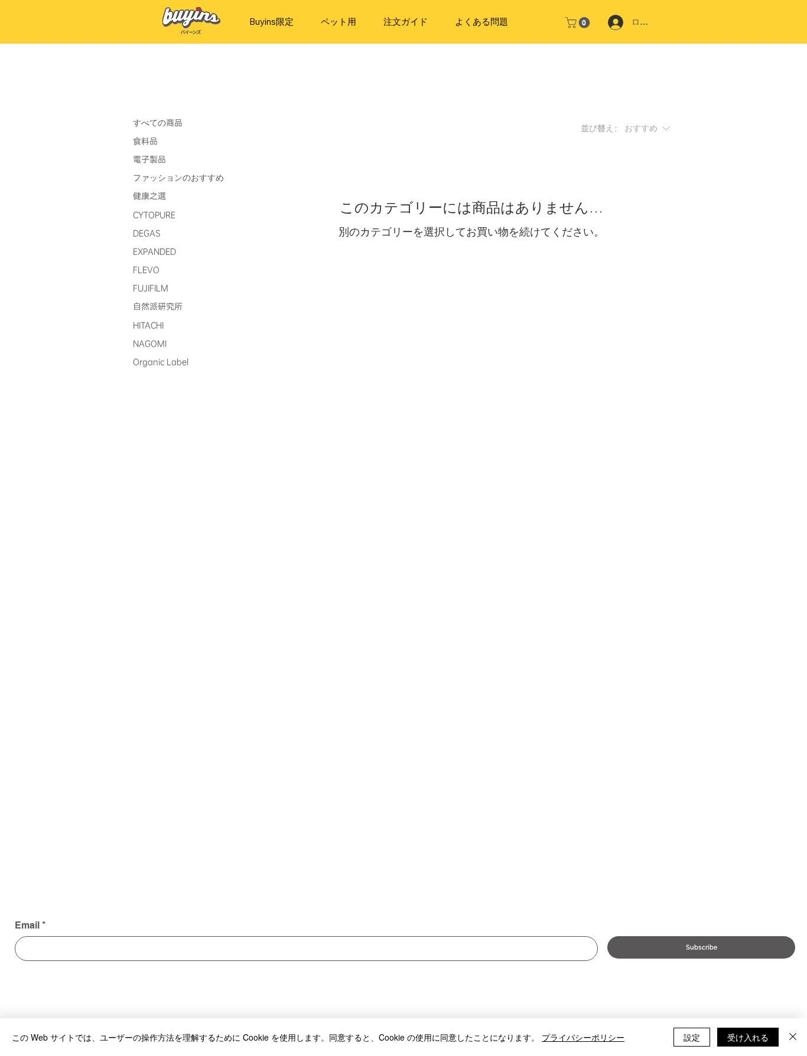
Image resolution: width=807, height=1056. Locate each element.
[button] (579, 22)
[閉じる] (793, 1037)
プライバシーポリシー (583, 1037)
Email (30, 925)
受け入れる (748, 1037)
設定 (692, 1037)
